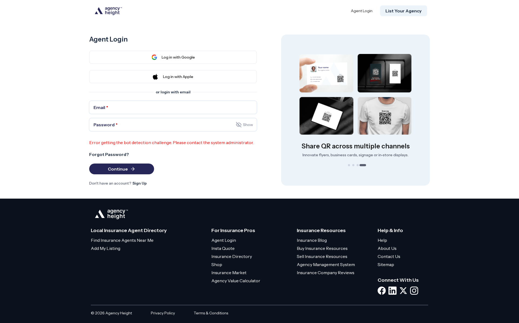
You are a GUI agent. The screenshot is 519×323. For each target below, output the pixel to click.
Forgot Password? (109, 154)
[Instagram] (414, 291)
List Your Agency (403, 10)
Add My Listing (105, 248)
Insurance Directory (231, 256)
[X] (403, 291)
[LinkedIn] (392, 291)
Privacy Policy (163, 313)
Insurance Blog (312, 240)
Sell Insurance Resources (322, 256)
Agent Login (361, 10)
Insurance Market (229, 272)
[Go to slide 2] (353, 165)
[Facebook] (382, 291)
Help (382, 240)
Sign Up (139, 183)
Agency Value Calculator (235, 280)
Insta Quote (223, 248)
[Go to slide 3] (358, 165)
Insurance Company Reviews (325, 272)
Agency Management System (326, 264)
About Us (387, 248)
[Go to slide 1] (349, 165)
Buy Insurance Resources (322, 248)
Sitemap (386, 264)
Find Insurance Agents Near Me (122, 240)
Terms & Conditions (211, 313)
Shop (216, 264)
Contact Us (389, 256)
